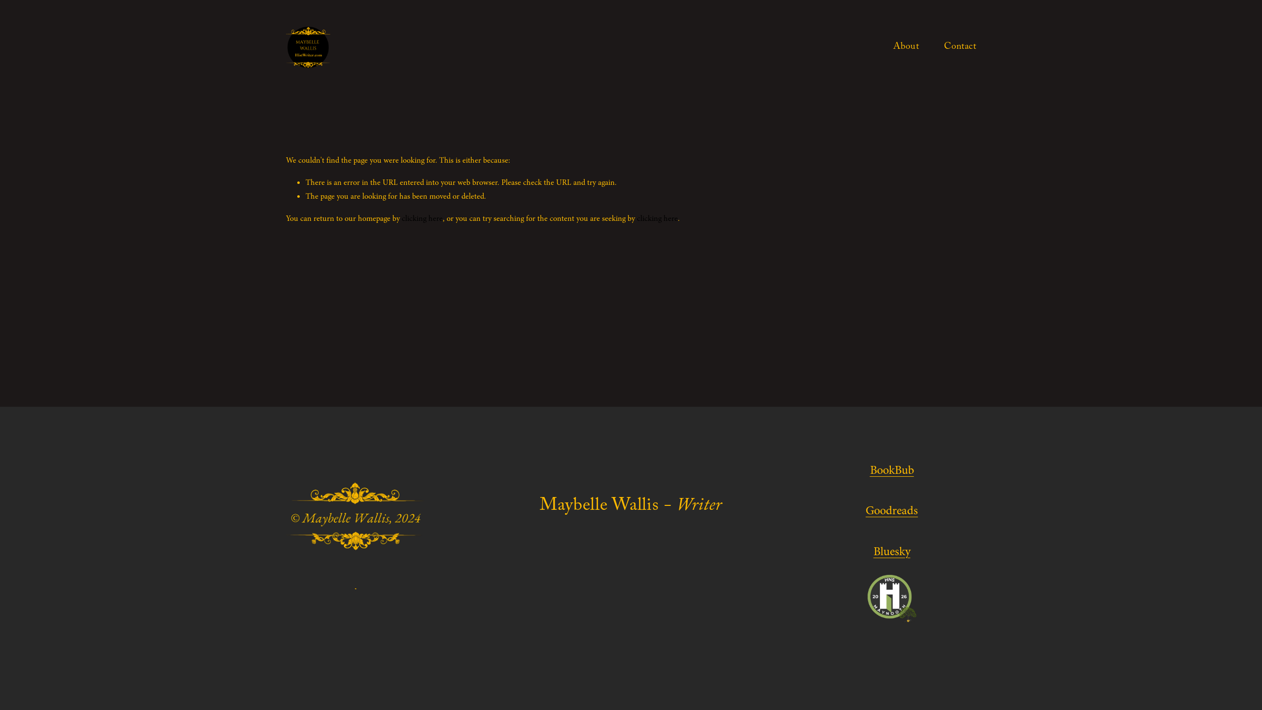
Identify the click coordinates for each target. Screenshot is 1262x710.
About (906, 47)
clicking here (422, 218)
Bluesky (892, 551)
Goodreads (892, 510)
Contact (960, 47)
